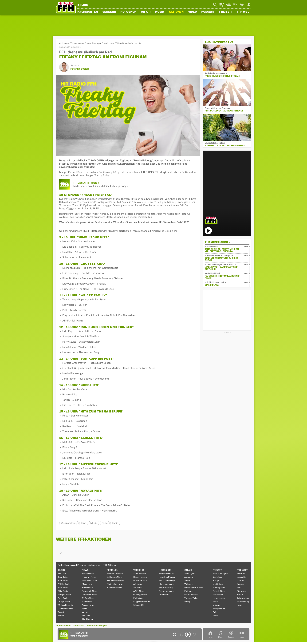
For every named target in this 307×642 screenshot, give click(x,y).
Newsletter (241, 577)
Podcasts (188, 591)
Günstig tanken (140, 595)
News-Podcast (191, 595)
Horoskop (128, 12)
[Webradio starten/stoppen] (188, 634)
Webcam (242, 3)
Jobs (238, 588)
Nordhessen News (115, 574)
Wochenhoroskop (167, 581)
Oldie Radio (63, 591)
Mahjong (216, 605)
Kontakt (240, 581)
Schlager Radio (64, 595)
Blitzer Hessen (140, 577)
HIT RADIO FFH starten (85, 183)
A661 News (138, 591)
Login (238, 605)
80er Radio (62, 577)
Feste (105, 523)
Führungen (241, 591)
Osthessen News (114, 577)
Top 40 (61, 612)
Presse (239, 595)
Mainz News (87, 584)
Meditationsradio (65, 609)
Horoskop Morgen (167, 577)
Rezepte (216, 581)
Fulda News (87, 602)
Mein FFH (248, 3)
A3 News (137, 584)
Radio (115, 523)
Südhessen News (114, 588)
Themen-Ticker (216, 242)
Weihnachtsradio (65, 605)
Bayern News (88, 605)
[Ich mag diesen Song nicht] (194, 634)
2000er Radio (64, 584)
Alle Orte (86, 616)
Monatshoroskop (166, 584)
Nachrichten (87, 12)
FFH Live (62, 574)
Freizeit (225, 12)
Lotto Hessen (219, 598)
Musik (159, 12)
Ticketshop (218, 595)
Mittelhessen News (115, 581)
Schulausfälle (139, 605)
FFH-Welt (244, 12)
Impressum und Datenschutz (70, 626)
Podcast (208, 12)
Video (192, 12)
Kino (83, 523)
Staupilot (228, 3)
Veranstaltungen (220, 574)
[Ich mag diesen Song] (182, 634)
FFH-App (240, 574)
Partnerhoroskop (166, 591)
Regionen (112, 570)
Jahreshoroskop (166, 588)
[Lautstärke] (174, 634)
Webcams (188, 584)
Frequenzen (241, 584)
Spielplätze (217, 577)
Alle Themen (87, 619)
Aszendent (164, 595)
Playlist (221, 3)
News (85, 570)
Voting (187, 602)
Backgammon (219, 609)
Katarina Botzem (79, 68)
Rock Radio (62, 588)
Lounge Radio (64, 602)
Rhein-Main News (115, 584)
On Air (145, 12)
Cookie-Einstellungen (96, 626)
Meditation (218, 584)
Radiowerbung (242, 598)
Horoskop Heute (166, 574)
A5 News (137, 588)
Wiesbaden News (90, 581)
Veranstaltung (69, 523)
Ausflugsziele (219, 588)
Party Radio (63, 598)
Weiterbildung (242, 602)
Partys (216, 616)
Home (210, 637)
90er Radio (62, 581)
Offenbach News (89, 595)
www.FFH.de (76, 565)
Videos (187, 581)
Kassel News (88, 588)
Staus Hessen (139, 574)
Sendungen (189, 574)
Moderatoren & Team (194, 588)
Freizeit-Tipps (219, 591)
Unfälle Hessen (140, 581)
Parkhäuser (138, 598)
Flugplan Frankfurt (141, 602)
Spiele (215, 602)
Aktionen (176, 12)
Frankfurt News (89, 577)
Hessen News (88, 574)
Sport (84, 609)
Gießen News (88, 598)
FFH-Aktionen (76, 43)
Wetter (235, 3)
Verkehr (109, 12)
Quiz (215, 612)
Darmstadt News (89, 591)
